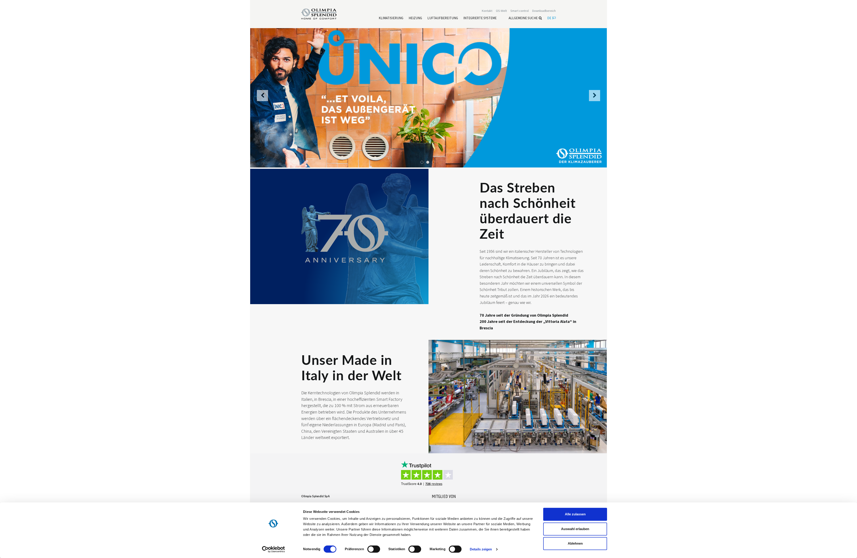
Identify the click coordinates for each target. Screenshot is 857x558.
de (549, 18)
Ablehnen (575, 543)
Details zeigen (481, 549)
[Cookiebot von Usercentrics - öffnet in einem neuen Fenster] (273, 549)
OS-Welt (501, 11)
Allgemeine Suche (523, 18)
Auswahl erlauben (575, 529)
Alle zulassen (575, 514)
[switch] (373, 549)
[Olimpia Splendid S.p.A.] (323, 14)
